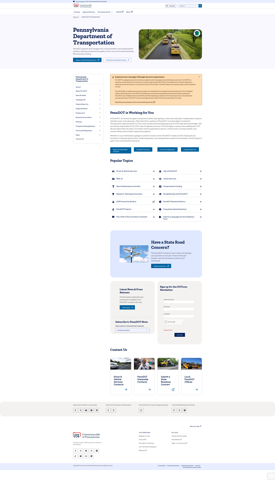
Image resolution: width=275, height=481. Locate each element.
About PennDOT (81, 91)
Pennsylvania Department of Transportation (82, 79)
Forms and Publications (84, 130)
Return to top (194, 426)
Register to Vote (144, 436)
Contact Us (80, 139)
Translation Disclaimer (187, 465)
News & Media (81, 95)
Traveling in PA (80, 100)
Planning (79, 122)
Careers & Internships (179, 436)
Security (197, 465)
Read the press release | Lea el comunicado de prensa (134, 102)
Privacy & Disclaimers (173, 465)
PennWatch (176, 439)
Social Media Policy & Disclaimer (192, 467)
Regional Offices (82, 108)
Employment (80, 113)
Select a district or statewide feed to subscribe (129, 326)
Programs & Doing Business (85, 126)
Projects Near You (82, 104)
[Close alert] (199, 77)
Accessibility (161, 465)
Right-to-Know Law (178, 443)
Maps (78, 135)
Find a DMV (142, 439)
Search (78, 87)
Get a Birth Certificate (146, 443)
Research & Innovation (84, 117)
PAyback (142, 450)
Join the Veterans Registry (148, 447)
